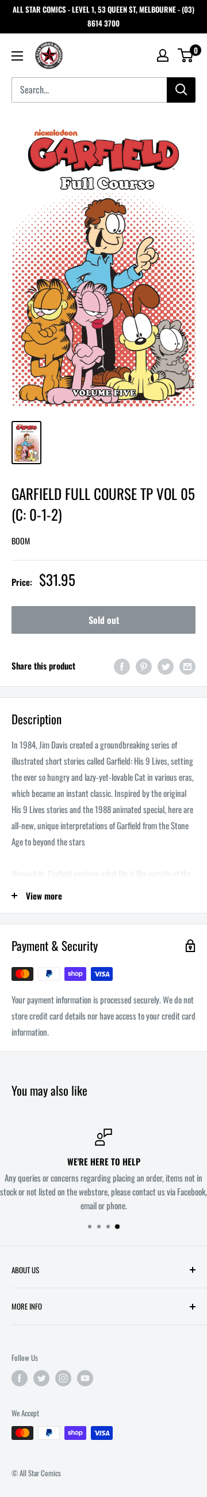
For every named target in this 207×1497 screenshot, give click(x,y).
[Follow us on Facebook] (20, 1378)
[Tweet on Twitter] (166, 666)
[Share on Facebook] (122, 666)
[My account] (162, 55)
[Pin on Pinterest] (144, 666)
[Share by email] (187, 666)
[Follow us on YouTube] (85, 1378)
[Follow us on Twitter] (41, 1378)
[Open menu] (17, 56)
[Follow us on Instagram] (63, 1378)
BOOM (21, 541)
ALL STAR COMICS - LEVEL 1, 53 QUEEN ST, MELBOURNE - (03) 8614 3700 (103, 16)
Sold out (104, 620)
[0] (186, 55)
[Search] (181, 90)
